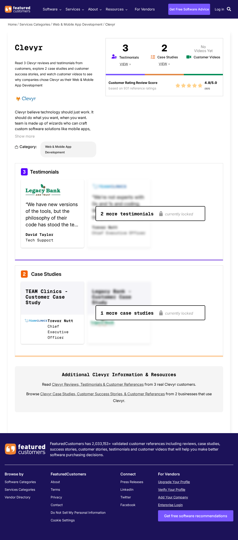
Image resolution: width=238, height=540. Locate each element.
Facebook (128, 505)
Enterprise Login (170, 505)
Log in (219, 9)
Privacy (56, 497)
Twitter (125, 497)
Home (12, 24)
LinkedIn (126, 489)
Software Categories (20, 482)
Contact (57, 505)
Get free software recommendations (195, 516)
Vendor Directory (17, 497)
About (93, 9)
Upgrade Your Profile (174, 482)
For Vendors (145, 9)
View (124, 64)
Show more (25, 136)
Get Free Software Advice (189, 9)
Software (50, 9)
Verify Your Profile (171, 489)
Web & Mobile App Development (77, 24)
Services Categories (35, 24)
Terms (55, 489)
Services (73, 9)
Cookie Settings (63, 520)
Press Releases (131, 482)
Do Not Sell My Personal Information (78, 512)
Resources (115, 9)
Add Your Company (173, 497)
